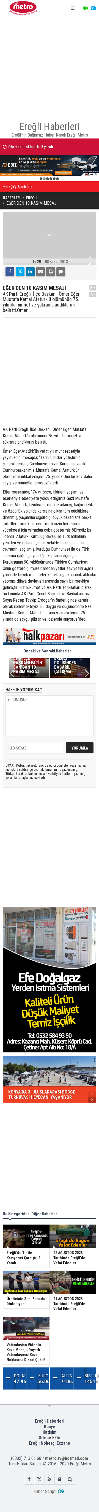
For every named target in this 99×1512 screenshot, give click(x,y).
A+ (93, 287)
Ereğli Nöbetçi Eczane (49, 1443)
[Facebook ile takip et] (29, 1479)
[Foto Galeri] (93, 8)
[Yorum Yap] (60, 271)
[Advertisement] (49, 66)
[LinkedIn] (30, 271)
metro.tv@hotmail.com (66, 1458)
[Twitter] (20, 271)
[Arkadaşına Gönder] (40, 271)
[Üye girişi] (60, 1479)
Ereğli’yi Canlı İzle (19, 186)
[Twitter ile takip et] (39, 1479)
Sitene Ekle (49, 1437)
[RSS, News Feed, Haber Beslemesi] (50, 1479)
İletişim (49, 1432)
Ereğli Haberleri (49, 1421)
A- (92, 294)
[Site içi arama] (70, 1479)
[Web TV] (85, 8)
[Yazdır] (50, 271)
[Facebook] (10, 271)
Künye (49, 1426)
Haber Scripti (45, 1491)
